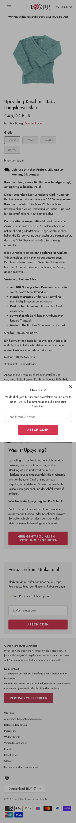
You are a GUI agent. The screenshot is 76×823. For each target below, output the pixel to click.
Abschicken (38, 430)
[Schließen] (70, 386)
